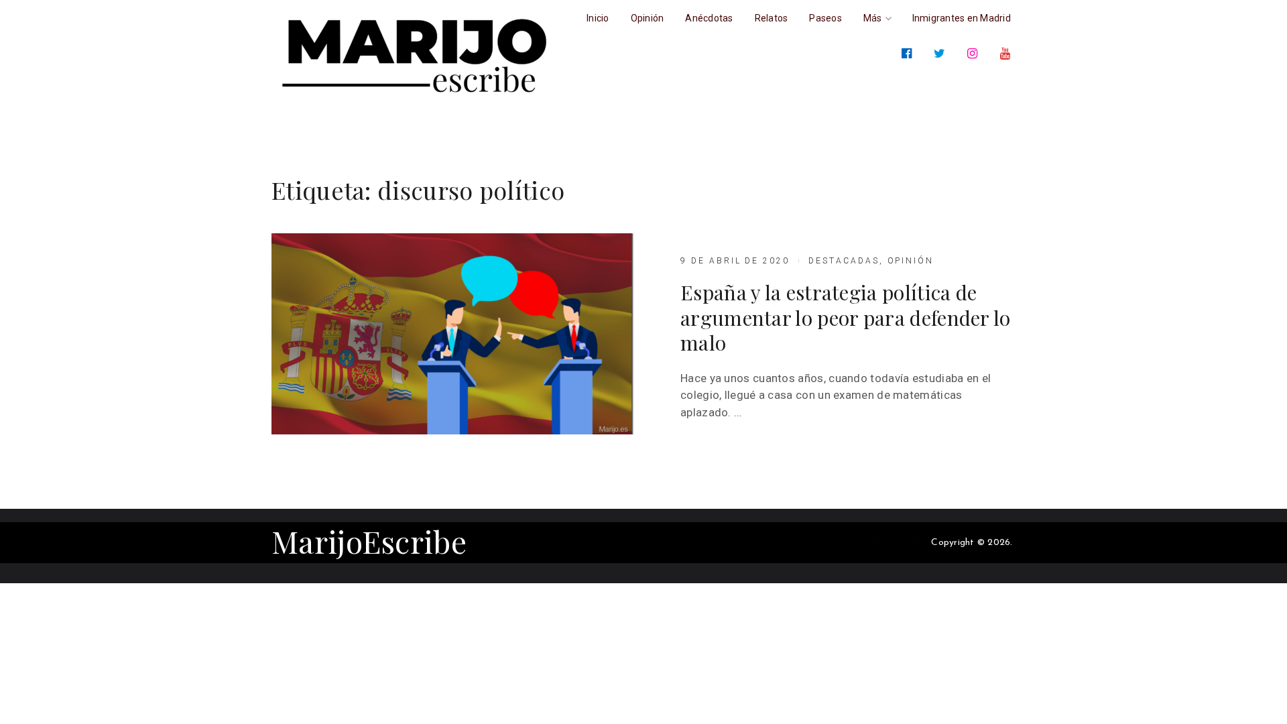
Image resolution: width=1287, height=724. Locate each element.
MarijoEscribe (369, 541)
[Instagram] (975, 54)
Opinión (910, 260)
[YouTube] (1008, 54)
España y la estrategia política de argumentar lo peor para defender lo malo (845, 318)
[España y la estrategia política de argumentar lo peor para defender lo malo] (452, 333)
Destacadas (843, 260)
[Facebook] (909, 54)
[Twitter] (942, 54)
